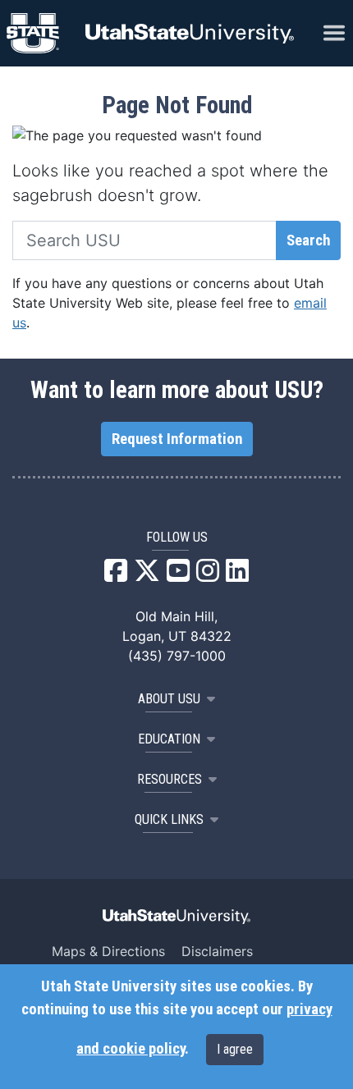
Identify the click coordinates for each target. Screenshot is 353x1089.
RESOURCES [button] (169, 779)
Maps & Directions (108, 951)
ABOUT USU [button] (169, 699)
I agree (235, 1049)
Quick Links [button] (169, 819)
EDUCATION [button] (169, 739)
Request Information (177, 439)
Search (308, 240)
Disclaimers (217, 951)
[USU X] (147, 575)
